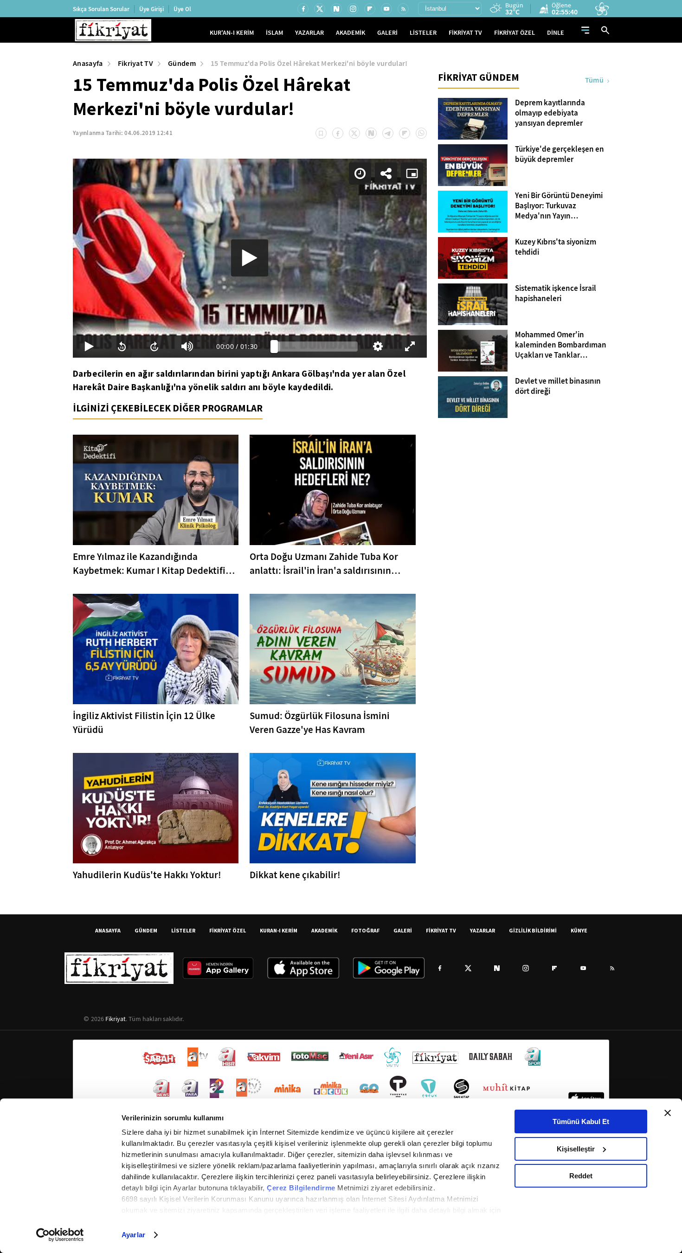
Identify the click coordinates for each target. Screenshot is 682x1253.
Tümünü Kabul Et (581, 1121)
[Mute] (187, 346)
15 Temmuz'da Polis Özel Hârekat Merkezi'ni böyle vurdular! (309, 63)
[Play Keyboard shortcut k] (89, 346)
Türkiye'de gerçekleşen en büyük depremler (559, 154)
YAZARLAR (309, 32)
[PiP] (412, 173)
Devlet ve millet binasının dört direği (558, 386)
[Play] (249, 257)
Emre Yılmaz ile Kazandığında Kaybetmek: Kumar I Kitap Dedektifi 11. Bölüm (149, 564)
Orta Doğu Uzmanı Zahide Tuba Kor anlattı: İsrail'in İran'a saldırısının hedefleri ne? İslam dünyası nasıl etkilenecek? (324, 564)
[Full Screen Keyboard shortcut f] (410, 346)
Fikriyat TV (136, 63)
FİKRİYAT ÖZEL (514, 32)
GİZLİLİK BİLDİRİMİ (533, 930)
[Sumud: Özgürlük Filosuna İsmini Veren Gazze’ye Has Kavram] (332, 649)
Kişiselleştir (576, 1149)
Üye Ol (182, 9)
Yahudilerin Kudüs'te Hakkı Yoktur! (147, 874)
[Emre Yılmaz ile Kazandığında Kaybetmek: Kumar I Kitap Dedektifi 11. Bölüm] (155, 490)
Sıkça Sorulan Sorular (101, 9)
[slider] (315, 346)
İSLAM (274, 32)
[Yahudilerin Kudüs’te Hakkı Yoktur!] (155, 808)
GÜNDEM (146, 930)
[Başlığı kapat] (667, 1113)
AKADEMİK (350, 32)
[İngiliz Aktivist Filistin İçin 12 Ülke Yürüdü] (155, 649)
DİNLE (555, 32)
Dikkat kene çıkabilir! (295, 874)
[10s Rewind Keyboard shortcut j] (121, 346)
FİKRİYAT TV (465, 32)
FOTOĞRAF (365, 930)
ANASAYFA (108, 930)
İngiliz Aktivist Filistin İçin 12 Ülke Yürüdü (144, 722)
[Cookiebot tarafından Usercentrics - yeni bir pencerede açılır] (60, 1235)
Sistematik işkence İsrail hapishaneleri (555, 293)
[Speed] (360, 173)
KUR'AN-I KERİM (232, 32)
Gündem (182, 63)
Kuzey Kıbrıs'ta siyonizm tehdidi (555, 247)
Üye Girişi (151, 9)
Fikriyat (115, 1019)
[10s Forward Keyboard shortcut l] (154, 346)
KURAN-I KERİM (278, 930)
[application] (250, 258)
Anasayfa (88, 63)
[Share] (386, 173)
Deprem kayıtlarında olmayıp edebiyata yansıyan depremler (550, 113)
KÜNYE (579, 930)
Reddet (580, 1176)
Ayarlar (133, 1235)
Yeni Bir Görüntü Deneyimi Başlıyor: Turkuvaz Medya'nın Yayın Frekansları (559, 206)
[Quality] (377, 346)
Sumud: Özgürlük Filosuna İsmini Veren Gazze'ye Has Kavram (320, 722)
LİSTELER (423, 32)
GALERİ (387, 32)
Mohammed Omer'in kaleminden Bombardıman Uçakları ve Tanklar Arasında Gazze (560, 345)
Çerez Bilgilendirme (302, 1188)
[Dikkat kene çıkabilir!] (332, 808)
